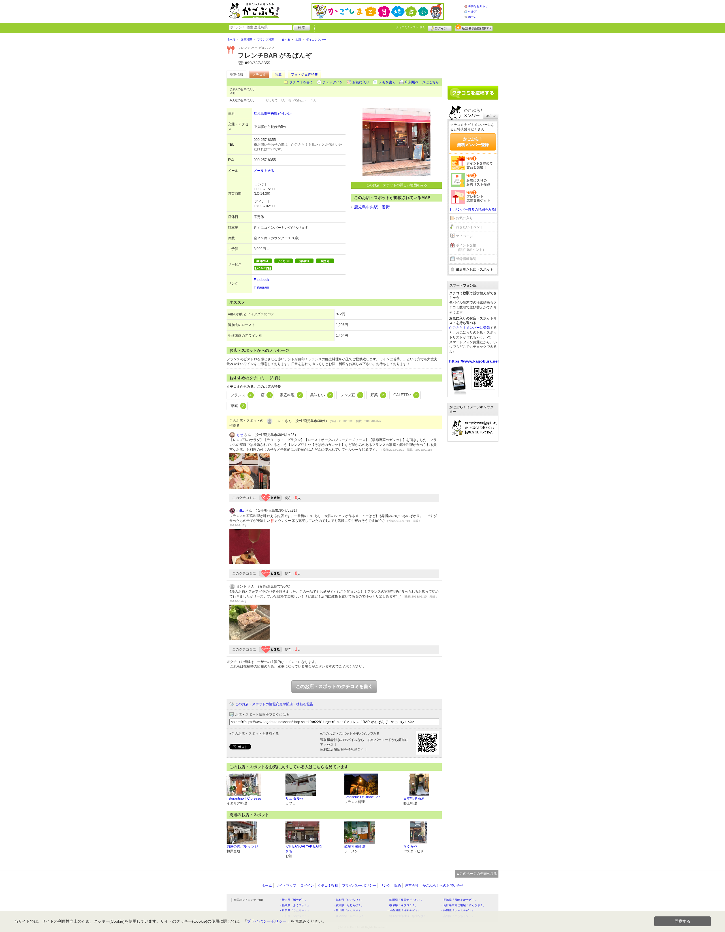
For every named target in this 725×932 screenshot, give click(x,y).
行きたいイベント (469, 227)
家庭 (237, 406)
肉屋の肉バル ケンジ (242, 846)
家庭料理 (290, 395)
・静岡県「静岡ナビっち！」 (405, 899)
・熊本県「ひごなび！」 (348, 899)
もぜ (239, 435)
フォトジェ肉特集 (304, 75)
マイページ (464, 236)
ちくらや (410, 846)
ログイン (440, 27)
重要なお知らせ (478, 6)
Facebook (261, 280)
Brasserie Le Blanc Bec (362, 797)
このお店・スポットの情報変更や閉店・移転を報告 (274, 704)
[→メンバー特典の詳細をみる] (473, 209)
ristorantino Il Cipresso (244, 798)
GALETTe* (405, 395)
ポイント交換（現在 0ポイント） (471, 247)
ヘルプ (472, 11)
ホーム (472, 16)
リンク (385, 885)
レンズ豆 (350, 395)
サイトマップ (286, 885)
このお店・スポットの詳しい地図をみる (396, 185)
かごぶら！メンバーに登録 (469, 328)
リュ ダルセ (294, 798)
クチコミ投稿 (328, 885)
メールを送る (264, 171)
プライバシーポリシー (359, 885)
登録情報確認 (466, 259)
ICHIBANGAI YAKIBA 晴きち (303, 848)
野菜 (377, 395)
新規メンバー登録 (474, 27)
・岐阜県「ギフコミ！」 (402, 905)
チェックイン (333, 82)
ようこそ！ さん (410, 27)
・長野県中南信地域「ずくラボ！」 (463, 905)
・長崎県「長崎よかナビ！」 (458, 899)
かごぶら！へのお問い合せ (443, 885)
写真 (278, 75)
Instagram (261, 287)
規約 (397, 885)
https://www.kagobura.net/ (474, 361)
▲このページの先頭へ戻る (476, 874)
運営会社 (412, 885)
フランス (241, 395)
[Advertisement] (472, 57)
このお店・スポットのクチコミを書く (334, 686)
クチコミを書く (301, 82)
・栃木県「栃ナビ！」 (293, 899)
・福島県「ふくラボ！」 (294, 905)
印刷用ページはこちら (422, 82)
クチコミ (259, 75)
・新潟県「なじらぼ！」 (348, 905)
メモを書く (387, 82)
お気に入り (360, 82)
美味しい (320, 395)
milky (240, 510)
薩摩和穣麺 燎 (355, 846)
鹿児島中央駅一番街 (372, 207)
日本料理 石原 (414, 798)
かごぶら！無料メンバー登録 (473, 142)
